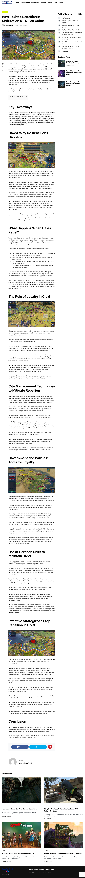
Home (31, 869)
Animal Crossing (39, 869)
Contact (49, 872)
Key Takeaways (66, 18)
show (24, 96)
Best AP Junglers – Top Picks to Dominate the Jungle (73, 83)
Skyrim (38, 872)
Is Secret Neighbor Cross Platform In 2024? (18, 854)
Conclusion (65, 51)
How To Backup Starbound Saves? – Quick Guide (63, 854)
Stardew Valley (49, 869)
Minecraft (32, 872)
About (44, 872)
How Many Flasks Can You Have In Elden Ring (19, 809)
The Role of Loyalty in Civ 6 (70, 30)
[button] (82, 2)
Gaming (5, 12)
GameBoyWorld (25, 763)
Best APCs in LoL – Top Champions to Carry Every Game (74, 72)
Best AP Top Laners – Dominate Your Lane (72, 62)
